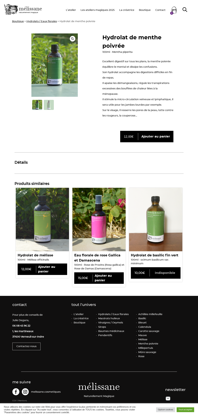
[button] (72, 38)
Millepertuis (145, 348)
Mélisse (142, 339)
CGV (14, 401)
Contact (160, 10)
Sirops (102, 327)
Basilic (142, 318)
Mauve (142, 335)
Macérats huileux (109, 318)
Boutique (145, 10)
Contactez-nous (26, 346)
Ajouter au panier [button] (155, 136)
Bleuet (142, 322)
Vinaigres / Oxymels (110, 322)
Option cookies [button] (165, 410)
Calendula (144, 327)
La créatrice (126, 10)
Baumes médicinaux (111, 331)
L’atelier (71, 10)
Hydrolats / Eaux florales (41, 21)
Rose (141, 356)
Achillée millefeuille (150, 314)
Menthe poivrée (148, 343)
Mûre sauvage (147, 352)
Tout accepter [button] (185, 410)
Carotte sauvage (148, 331)
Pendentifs (105, 335)
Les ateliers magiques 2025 (98, 10)
